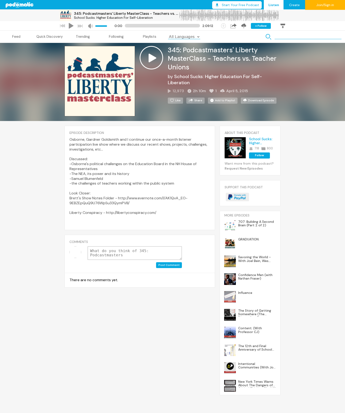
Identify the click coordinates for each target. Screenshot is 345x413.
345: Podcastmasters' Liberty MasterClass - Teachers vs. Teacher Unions (126, 13)
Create (294, 5)
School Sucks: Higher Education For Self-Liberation (113, 17)
